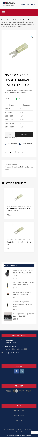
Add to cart (24, 134)
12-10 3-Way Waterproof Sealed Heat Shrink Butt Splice (23, 283)
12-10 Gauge (29, 22)
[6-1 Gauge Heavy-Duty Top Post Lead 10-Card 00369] (8, 320)
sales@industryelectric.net (14, 353)
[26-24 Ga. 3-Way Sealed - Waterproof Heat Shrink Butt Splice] (8, 308)
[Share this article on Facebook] (15, 152)
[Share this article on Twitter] (18, 152)
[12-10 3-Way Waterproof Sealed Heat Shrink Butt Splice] (8, 289)
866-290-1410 (28, 4)
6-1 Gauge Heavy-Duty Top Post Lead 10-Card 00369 (23, 315)
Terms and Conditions (14, 435)
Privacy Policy (26, 435)
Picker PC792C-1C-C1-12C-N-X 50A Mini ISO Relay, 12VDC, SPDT (23, 273)
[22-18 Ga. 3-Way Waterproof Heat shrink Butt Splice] (8, 298)
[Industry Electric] (9, 5)
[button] (31, 36)
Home (3, 20)
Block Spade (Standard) (16, 22)
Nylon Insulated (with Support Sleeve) (13, 24)
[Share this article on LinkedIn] (22, 152)
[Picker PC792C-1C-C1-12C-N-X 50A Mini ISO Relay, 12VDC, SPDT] (8, 277)
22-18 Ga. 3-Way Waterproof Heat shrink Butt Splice (22, 293)
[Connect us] (16, 371)
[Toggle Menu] (3, 12)
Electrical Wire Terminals (14, 20)
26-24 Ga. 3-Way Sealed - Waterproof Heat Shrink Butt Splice (22, 304)
